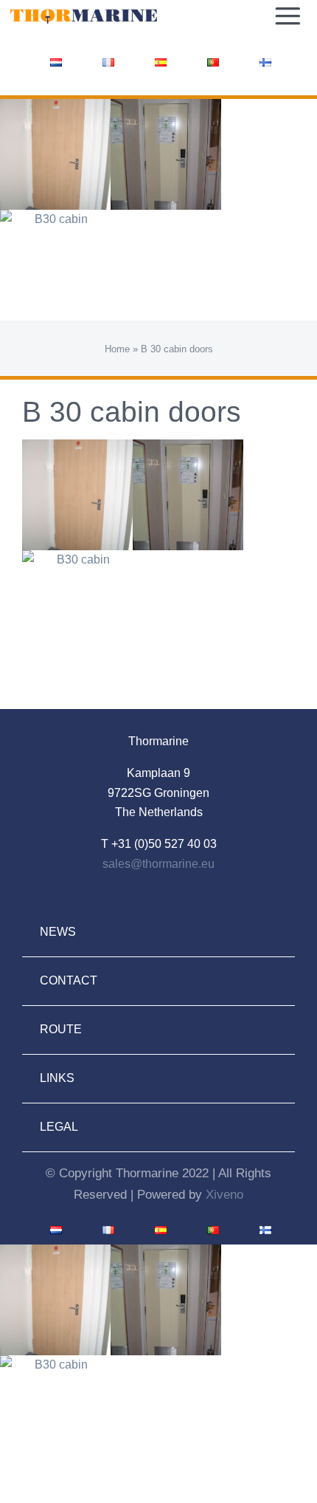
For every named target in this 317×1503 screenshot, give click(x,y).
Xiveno (224, 1195)
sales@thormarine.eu (158, 863)
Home (117, 349)
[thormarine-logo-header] (83, 13)
